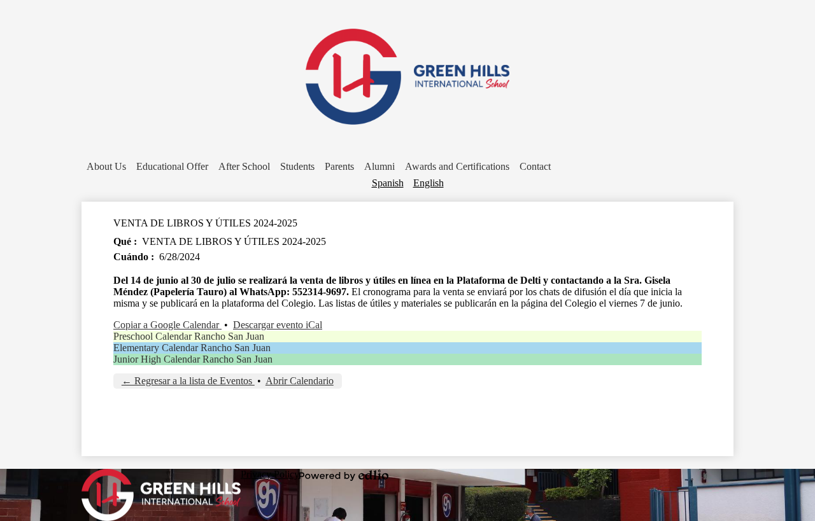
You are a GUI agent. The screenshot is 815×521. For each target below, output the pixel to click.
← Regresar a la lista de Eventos (188, 380)
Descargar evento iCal (277, 324)
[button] (106, 166)
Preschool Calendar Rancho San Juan (188, 336)
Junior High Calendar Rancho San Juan (193, 359)
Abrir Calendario (300, 380)
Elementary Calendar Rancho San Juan (192, 347)
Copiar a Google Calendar (167, 324)
